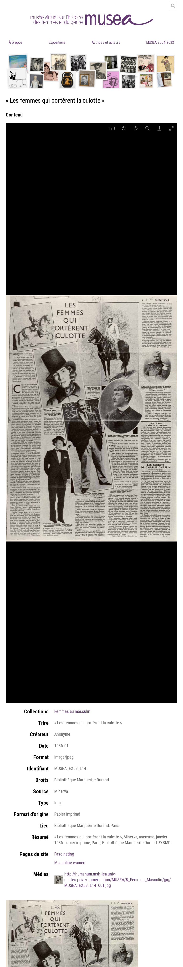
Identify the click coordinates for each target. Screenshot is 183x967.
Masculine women (69, 862)
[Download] (159, 128)
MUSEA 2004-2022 (160, 42)
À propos (15, 42)
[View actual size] (147, 128)
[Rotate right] (124, 128)
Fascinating (64, 853)
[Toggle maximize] (171, 128)
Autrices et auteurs (106, 42)
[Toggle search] (173, 5)
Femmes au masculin (72, 711)
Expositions (57, 42)
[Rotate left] (136, 128)
